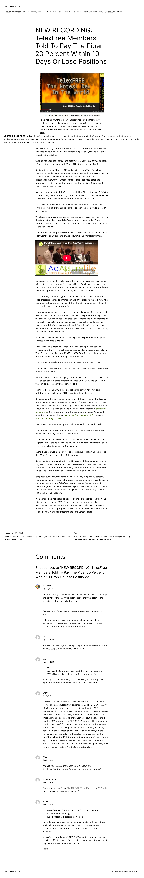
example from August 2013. (48, 418)
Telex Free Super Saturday (119, 536)
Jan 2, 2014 (48, 696)
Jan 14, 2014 (48, 804)
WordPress (134, 871)
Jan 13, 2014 (48, 782)
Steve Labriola (100, 536)
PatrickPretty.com (13, 6)
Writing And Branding (61, 536)
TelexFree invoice (90, 539)
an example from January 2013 (78, 415)
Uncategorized (44, 536)
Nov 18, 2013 (48, 640)
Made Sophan (53, 810)
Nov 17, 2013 (48, 589)
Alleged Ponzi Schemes (14, 536)
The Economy (31, 536)
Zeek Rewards (105, 539)
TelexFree (78, 539)
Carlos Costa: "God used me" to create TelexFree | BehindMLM (72, 611)
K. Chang (47, 586)
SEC (91, 536)
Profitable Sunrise (81, 536)
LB (48, 667)
